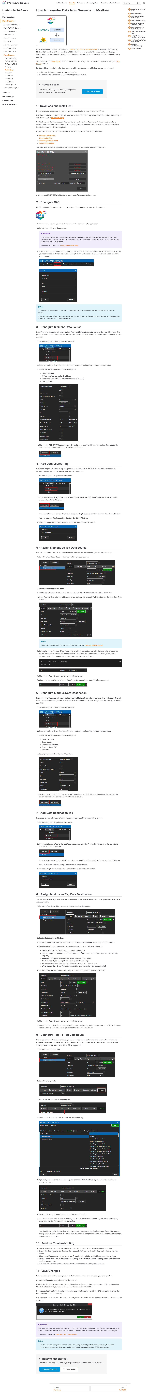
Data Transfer (8, 21)
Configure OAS (135, 13)
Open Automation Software (110, 3)
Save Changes (135, 48)
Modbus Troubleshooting (135, 45)
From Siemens (9, 55)
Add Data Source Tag (137, 20)
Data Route (55, 61)
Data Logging (8, 17)
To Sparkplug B (10, 85)
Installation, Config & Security (15, 10)
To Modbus (9, 70)
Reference (80, 3)
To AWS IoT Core (11, 61)
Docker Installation (46, 143)
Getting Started (61, 3)
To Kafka (8, 67)
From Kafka (8, 35)
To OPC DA (9, 76)
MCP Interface (8, 104)
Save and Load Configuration (66, 1334)
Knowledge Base (92, 3)
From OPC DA (9, 48)
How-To (72, 3)
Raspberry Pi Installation (48, 141)
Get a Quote (70, 1369)
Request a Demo (93, 91)
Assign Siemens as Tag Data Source (136, 23)
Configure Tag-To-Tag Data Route (137, 40)
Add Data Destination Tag (137, 32)
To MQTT (8, 73)
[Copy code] (119, 662)
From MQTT (8, 41)
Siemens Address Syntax (94, 645)
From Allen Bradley (11, 25)
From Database (10, 31)
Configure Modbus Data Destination (136, 28)
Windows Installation (47, 135)
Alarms (5, 93)
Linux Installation (45, 138)
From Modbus (9, 38)
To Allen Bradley (11, 58)
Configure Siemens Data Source (136, 17)
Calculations (7, 100)
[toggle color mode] (144, 3)
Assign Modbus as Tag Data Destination (137, 36)
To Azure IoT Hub (11, 64)
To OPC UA (9, 79)
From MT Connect (11, 45)
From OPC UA (9, 52)
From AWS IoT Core (11, 28)
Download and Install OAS (137, 10)
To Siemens (9, 82)
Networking (7, 97)
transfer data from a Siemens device (83, 49)
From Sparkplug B (11, 88)
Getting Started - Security (69, 245)
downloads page (57, 118)
